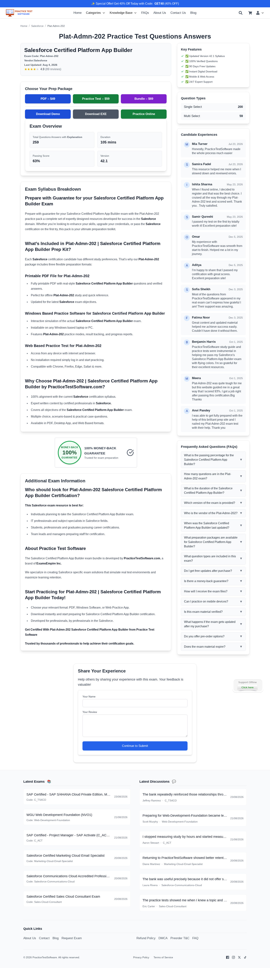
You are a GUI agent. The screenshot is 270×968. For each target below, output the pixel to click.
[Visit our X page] (239, 957)
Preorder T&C (179, 938)
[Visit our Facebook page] (227, 957)
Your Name (89, 696)
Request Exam (72, 938)
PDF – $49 (48, 98)
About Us (159, 13)
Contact (44, 938)
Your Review (89, 711)
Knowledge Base (121, 13)
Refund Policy (146, 938)
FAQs (145, 13)
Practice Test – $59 (95, 98)
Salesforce (37, 25)
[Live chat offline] (248, 685)
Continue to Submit (135, 746)
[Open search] (240, 13)
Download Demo (48, 114)
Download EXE (96, 114)
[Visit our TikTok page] (245, 957)
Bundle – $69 (143, 98)
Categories (93, 13)
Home (77, 13)
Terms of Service (163, 957)
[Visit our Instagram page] (233, 957)
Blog (193, 13)
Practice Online (144, 114)
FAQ (195, 938)
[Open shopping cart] (250, 13)
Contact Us (178, 13)
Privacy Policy (141, 957)
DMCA (163, 938)
